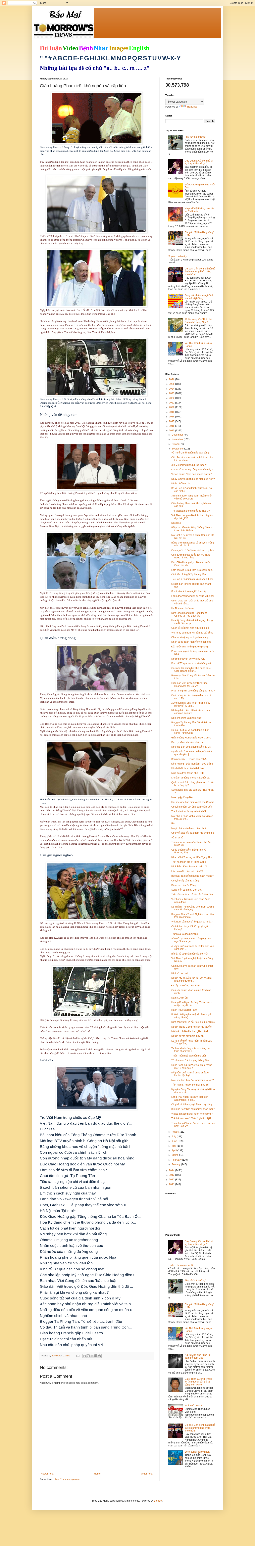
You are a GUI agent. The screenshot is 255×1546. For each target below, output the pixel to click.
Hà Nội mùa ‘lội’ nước (183, 608)
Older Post (146, 1473)
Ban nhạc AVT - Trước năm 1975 (189, 759)
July (174, 1136)
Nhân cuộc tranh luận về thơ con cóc (191, 641)
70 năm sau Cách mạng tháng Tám (190, 1060)
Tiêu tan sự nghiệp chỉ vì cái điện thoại (192, 579)
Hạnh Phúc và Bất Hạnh (184, 1009)
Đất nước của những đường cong (189, 646)
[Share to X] (92, 1356)
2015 (172, 430)
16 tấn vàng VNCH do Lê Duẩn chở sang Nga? (198, 320)
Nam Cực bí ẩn (179, 997)
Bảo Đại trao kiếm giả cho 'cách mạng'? (192, 875)
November (178, 439)
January (176, 1164)
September (178, 448)
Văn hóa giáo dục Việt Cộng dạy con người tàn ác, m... (191, 940)
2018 (172, 416)
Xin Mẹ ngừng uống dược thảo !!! (189, 465)
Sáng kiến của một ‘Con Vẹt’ (186, 889)
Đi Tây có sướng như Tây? (185, 985)
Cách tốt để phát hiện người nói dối (190, 628)
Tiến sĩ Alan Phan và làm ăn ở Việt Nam (192, 894)
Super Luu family (177, 256)
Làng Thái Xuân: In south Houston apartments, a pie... (189, 1098)
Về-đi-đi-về (177, 837)
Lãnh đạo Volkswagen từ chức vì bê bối (192, 596)
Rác (173, 823)
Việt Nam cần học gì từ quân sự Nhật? (192, 921)
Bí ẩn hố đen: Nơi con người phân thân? (193, 1109)
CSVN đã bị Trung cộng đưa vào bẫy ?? (193, 469)
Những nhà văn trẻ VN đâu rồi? (188, 658)
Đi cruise (176, 523)
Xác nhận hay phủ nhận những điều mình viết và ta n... (190, 704)
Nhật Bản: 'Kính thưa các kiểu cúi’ (189, 866)
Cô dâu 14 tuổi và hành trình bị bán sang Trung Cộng (190, 731)
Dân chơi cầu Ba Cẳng (183, 885)
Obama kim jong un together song (189, 637)
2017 (172, 421)
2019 (172, 412)
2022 (172, 398)
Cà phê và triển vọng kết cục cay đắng (192, 1104)
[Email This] (84, 1356)
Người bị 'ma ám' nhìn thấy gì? (187, 1036)
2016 (172, 426)
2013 (172, 1175)
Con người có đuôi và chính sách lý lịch (192, 550)
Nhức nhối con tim (181, 483)
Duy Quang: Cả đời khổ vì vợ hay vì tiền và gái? (199, 162)
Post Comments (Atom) (67, 1479)
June (175, 1141)
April (174, 1150)
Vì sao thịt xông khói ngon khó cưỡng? (192, 1113)
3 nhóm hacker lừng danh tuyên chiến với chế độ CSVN (191, 497)
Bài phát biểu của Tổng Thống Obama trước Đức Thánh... (192, 529)
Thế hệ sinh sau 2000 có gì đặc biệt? (191, 1118)
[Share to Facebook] (96, 1356)
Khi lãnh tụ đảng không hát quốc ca (190, 777)
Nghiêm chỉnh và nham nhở (186, 718)
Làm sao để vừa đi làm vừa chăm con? (192, 570)
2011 (172, 1184)
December (178, 434)
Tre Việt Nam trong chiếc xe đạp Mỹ (190, 510)
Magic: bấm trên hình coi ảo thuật (189, 828)
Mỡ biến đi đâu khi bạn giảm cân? (189, 1031)
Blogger (158, 1500)
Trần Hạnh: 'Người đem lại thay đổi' (190, 1084)
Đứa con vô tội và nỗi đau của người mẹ (193, 1022)
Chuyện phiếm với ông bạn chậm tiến (191, 806)
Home (97, 1473)
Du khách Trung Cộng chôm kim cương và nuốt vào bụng (192, 908)
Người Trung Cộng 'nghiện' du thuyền (191, 1026)
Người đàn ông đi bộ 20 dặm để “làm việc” (198, 1356)
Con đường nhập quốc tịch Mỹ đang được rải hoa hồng (190, 556)
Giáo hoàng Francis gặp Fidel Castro (191, 737)
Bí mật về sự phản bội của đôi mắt (189, 953)
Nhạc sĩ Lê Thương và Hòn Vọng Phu (191, 857)
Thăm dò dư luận (194, 1405)
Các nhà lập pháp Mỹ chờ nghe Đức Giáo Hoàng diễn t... (191, 669)
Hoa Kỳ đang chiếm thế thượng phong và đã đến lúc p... (192, 622)
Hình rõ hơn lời (179, 973)
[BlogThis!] (88, 1356)
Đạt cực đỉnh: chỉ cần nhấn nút (187, 742)
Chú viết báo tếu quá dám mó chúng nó (192, 832)
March (175, 1155)
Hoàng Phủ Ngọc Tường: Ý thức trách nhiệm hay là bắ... (191, 1004)
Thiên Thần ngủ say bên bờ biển (189, 1055)
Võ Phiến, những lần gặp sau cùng (190, 452)
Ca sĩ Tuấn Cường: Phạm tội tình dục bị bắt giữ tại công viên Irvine (198, 1382)
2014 (172, 1170)
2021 (172, 402)
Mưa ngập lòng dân (182, 797)
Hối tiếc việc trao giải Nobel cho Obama (192, 802)
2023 (172, 393)
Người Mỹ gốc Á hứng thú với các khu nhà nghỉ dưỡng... (191, 979)
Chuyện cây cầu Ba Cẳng (185, 880)
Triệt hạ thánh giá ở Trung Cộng (188, 862)
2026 (172, 379)
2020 (172, 407)
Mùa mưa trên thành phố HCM (187, 773)
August (176, 1131)
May (174, 1146)
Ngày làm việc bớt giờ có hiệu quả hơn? (193, 479)
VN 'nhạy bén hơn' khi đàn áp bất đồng (192, 632)
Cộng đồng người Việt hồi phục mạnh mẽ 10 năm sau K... (191, 1066)
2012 (172, 1179)
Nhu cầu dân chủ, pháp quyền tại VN (191, 746)
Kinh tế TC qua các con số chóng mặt (191, 663)
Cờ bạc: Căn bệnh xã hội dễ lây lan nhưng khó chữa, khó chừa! (200, 271)
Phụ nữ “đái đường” (195, 136)
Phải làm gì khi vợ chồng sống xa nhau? (193, 690)
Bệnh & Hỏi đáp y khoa (197, 1451)
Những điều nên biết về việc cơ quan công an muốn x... (191, 712)
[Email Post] (77, 1355)
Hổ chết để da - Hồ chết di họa (187, 768)
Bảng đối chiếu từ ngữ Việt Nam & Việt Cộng (199, 297)
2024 (172, 388)
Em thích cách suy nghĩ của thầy (188, 591)
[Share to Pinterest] (100, 1356)
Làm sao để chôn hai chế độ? (187, 871)
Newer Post (47, 1473)
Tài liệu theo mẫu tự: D (180, 1265)
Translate (192, 106)
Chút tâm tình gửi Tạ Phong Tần (188, 574)
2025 (172, 384)
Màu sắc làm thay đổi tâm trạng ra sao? (192, 1080)
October (176, 444)
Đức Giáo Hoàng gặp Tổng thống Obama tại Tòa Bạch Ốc (189, 614)
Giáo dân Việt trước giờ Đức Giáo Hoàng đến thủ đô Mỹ (189, 684)
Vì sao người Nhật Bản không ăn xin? (191, 474)
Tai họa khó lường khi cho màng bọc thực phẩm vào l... (191, 1050)
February (177, 1159)
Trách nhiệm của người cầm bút (188, 811)
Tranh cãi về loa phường (184, 934)
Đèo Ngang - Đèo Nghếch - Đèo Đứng (192, 763)
